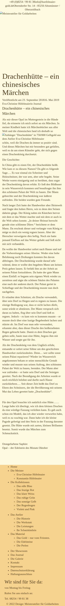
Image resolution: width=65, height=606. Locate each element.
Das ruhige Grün (26, 497)
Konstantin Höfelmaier (29, 478)
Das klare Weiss (25, 493)
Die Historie (23, 518)
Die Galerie (17, 558)
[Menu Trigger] (59, 8)
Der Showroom (19, 550)
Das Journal (17, 554)
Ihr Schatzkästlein (26, 530)
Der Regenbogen (26, 505)
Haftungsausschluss (21, 574)
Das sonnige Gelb (26, 501)
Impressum (17, 566)
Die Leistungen (25, 526)
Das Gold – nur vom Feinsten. (33, 537)
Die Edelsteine (25, 541)
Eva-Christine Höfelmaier (16, 103)
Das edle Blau (24, 486)
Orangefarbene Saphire (15, 443)
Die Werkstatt (24, 522)
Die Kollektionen (20, 482)
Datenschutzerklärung (22, 570)
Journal (37, 103)
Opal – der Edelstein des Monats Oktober (25, 447)
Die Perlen (22, 545)
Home (14, 466)
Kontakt (15, 562)
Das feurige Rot (25, 489)
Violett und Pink (26, 509)
